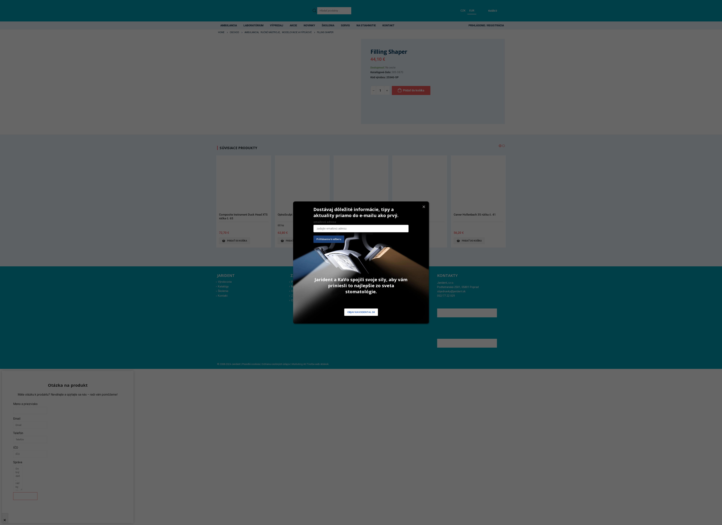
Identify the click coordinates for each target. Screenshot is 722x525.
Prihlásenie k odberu (328, 239)
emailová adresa (324, 222)
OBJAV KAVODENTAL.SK (361, 312)
